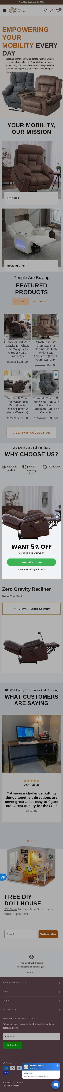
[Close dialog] (57, 516)
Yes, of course (31, 562)
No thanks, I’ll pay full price (31, 569)
